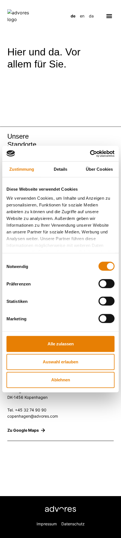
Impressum (47, 523)
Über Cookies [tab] (99, 169)
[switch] (106, 283)
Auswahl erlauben (60, 361)
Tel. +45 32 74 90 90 (26, 410)
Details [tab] (61, 169)
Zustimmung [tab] (21, 169)
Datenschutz (73, 523)
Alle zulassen (61, 343)
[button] (109, 16)
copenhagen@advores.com (32, 416)
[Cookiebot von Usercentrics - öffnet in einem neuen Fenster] (90, 153)
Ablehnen (60, 379)
